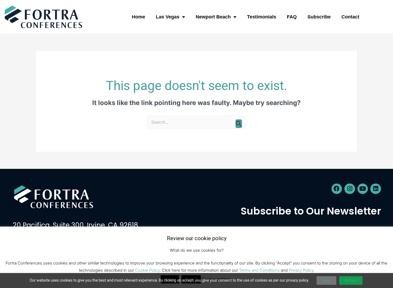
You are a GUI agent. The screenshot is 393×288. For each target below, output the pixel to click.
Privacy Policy (301, 270)
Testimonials (261, 17)
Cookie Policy (147, 270)
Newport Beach (213, 17)
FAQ (292, 17)
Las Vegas (167, 17)
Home (138, 17)
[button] (379, 17)
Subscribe (319, 17)
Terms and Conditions (259, 270)
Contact (350, 17)
